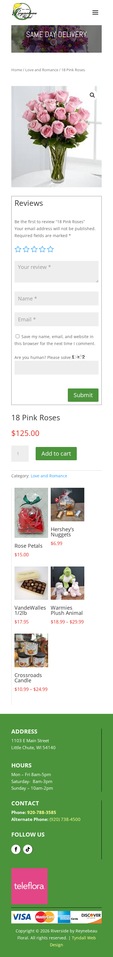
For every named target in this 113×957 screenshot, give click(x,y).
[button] (92, 95)
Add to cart (56, 453)
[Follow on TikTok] (28, 849)
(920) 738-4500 (65, 819)
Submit (83, 395)
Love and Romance (41, 69)
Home (16, 69)
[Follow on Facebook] (16, 849)
